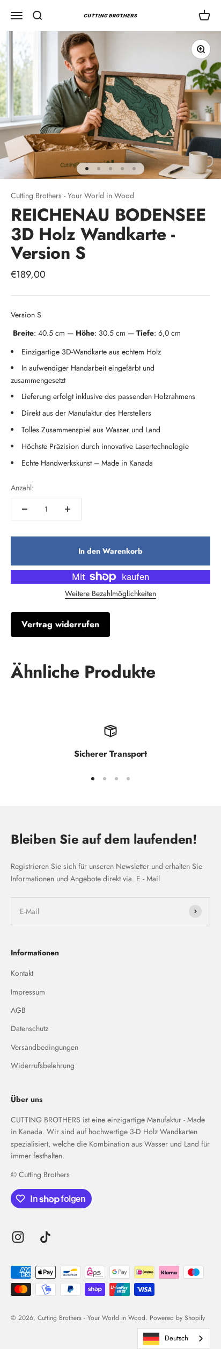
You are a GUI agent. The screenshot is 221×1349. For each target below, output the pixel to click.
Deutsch (176, 1338)
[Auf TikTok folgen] (45, 1237)
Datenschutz (29, 1028)
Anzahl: (22, 487)
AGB (18, 1010)
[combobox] (173, 1338)
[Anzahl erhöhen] (67, 509)
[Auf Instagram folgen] (18, 1237)
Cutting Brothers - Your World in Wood (72, 195)
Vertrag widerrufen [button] (60, 624)
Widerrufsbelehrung (43, 1065)
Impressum (28, 992)
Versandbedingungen (44, 1047)
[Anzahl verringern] (24, 509)
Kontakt (22, 973)
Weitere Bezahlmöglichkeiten (110, 593)
